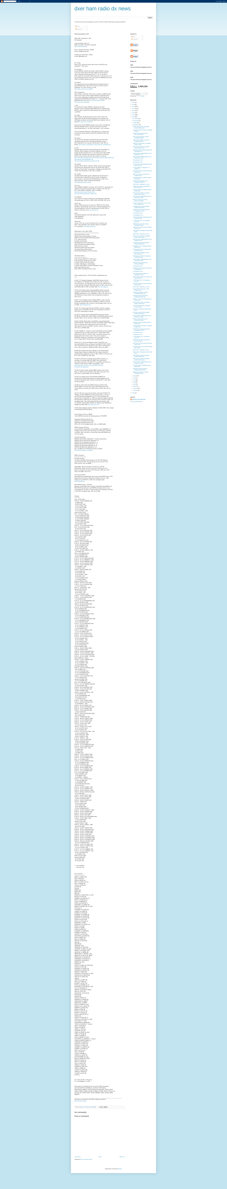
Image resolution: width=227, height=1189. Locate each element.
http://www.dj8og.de (103, 287)
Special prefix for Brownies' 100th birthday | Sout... (141, 289)
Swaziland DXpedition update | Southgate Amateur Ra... (140, 293)
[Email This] (100, 1107)
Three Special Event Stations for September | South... (140, 274)
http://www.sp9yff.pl (79, 481)
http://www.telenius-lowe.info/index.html (84, 192)
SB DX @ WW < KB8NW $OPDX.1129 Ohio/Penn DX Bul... (142, 197)
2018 (133, 106)
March (134, 386)
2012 (133, 393)
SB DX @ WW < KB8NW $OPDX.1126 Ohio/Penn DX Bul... (142, 362)
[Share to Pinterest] (107, 1107)
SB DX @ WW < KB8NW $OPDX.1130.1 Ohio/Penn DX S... (142, 154)
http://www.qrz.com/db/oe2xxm (87, 144)
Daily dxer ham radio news (139, 399)
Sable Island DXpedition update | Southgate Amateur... (141, 137)
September (136, 124)
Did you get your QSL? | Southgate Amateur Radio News (141, 303)
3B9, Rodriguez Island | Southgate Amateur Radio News (141, 356)
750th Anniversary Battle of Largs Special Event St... (141, 253)
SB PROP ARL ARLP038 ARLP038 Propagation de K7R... (141, 210)
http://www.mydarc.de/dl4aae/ (82, 102)
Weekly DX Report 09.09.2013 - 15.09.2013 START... (140, 319)
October (135, 122)
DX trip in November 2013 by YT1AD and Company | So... (142, 203)
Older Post (122, 1156)
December (136, 118)
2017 (133, 108)
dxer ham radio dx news (102, 8)
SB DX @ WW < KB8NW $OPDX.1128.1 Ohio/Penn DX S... (142, 240)
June (134, 380)
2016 (133, 110)
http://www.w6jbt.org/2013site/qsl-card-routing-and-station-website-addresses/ (94, 157)
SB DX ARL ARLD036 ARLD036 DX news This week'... (141, 340)
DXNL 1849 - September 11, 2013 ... (141, 287)
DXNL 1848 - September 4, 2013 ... (141, 349)
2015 (133, 112)
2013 (133, 116)
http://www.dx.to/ (94, 210)
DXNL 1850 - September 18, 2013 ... (141, 234)
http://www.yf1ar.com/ (93, 404)
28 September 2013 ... (138, 160)
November (136, 120)
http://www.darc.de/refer (80, 1101)
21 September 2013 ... (138, 213)
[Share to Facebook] (105, 1107)
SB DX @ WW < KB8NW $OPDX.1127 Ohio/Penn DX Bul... (142, 316)
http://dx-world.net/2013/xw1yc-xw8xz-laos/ (85, 193)
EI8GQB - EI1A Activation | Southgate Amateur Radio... (142, 144)
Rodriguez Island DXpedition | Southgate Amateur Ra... (140, 369)
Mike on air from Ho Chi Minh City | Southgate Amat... (141, 175)
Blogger (120, 1168)
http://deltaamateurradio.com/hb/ (82, 182)
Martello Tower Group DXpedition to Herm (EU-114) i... (141, 187)
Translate (142, 96)
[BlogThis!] (102, 1107)
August (135, 375)
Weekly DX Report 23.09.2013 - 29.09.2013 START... (140, 200)
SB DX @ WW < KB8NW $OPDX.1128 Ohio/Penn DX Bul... (142, 260)
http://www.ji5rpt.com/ (85, 304)
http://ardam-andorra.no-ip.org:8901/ (83, 89)
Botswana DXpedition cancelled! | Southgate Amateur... (141, 140)
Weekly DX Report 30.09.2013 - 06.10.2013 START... (140, 134)
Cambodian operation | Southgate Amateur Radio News (141, 243)
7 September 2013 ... (138, 334)
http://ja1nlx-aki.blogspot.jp (81, 367)
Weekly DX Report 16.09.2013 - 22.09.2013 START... (140, 263)
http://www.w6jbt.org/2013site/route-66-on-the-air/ (86, 161)
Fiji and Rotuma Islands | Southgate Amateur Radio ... (141, 306)
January (135, 390)
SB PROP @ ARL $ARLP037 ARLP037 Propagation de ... (142, 269)
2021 (133, 102)
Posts (78, 26)
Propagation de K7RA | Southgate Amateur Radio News (141, 207)
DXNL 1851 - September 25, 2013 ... (141, 184)
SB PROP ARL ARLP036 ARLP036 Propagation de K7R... (141, 329)
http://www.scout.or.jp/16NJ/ (85, 121)
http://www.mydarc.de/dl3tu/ (98, 100)
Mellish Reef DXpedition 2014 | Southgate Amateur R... (140, 181)
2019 (133, 104)
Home (100, 1156)
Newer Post (78, 1156)
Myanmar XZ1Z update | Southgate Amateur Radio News (141, 236)
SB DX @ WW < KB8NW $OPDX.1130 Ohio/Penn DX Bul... (142, 157)
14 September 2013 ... (138, 266)
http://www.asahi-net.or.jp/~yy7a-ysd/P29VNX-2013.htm (88, 365)
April (134, 384)
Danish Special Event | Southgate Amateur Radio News (141, 127)
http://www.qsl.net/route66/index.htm (83, 159)
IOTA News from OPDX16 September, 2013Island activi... (142, 256)
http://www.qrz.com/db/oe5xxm (103, 144)
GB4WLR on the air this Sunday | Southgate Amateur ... (141, 224)
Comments (79, 29)
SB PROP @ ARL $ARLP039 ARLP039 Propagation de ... (142, 150)
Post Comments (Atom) (86, 1159)
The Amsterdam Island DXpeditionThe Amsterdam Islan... (142, 250)
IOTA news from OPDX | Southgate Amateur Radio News (141, 147)
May (134, 382)
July (134, 378)
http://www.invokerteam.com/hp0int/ (83, 450)
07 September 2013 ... (138, 332)
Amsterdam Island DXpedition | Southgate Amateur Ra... (140, 296)
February (135, 388)
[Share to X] (103, 1107)
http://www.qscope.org (89, 226)
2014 (133, 114)
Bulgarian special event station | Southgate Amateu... (140, 372)
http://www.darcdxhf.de (81, 46)
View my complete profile (136, 401)
